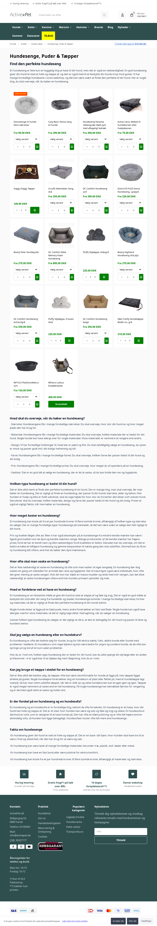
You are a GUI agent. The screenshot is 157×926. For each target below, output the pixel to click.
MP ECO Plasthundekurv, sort (26, 384)
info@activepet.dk (20, 835)
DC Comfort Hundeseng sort (95, 190)
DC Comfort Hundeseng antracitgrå (26, 320)
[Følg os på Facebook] (13, 847)
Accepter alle (118, 921)
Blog (110, 27)
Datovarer (33, 35)
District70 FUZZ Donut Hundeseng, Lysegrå (129, 190)
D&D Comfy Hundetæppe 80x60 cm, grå (130, 320)
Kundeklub (44, 813)
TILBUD (48, 35)
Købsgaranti (45, 843)
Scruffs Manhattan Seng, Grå (61, 190)
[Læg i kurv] (37, 147)
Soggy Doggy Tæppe (24, 188)
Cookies (42, 836)
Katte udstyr (73, 826)
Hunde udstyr (37, 44)
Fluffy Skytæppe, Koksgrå (96, 252)
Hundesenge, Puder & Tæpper (60, 44)
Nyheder (123, 27)
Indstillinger (146, 921)
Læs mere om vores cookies (75, 921)
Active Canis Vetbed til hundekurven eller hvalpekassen (129, 125)
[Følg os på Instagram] (21, 847)
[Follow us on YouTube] (29, 847)
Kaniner (47, 27)
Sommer (17, 35)
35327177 (21, 840)
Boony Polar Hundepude (26, 252)
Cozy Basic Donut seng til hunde (60, 123)
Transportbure (74, 831)
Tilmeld (120, 840)
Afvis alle (132, 921)
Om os (42, 818)
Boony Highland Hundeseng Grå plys (128, 254)
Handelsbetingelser (49, 823)
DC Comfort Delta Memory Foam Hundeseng (57, 255)
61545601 (25, 826)
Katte (31, 27)
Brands (98, 27)
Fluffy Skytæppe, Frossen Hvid (61, 320)
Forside (13, 44)
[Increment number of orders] (30, 146)
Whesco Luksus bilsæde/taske (56, 384)
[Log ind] (122, 15)
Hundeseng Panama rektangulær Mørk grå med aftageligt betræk (94, 125)
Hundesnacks (74, 822)
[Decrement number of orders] (17, 146)
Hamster (81, 27)
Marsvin (64, 27)
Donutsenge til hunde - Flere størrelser (26, 123)
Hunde (16, 27)
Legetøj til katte (75, 817)
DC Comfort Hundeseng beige (95, 320)
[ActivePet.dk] (20, 14)
